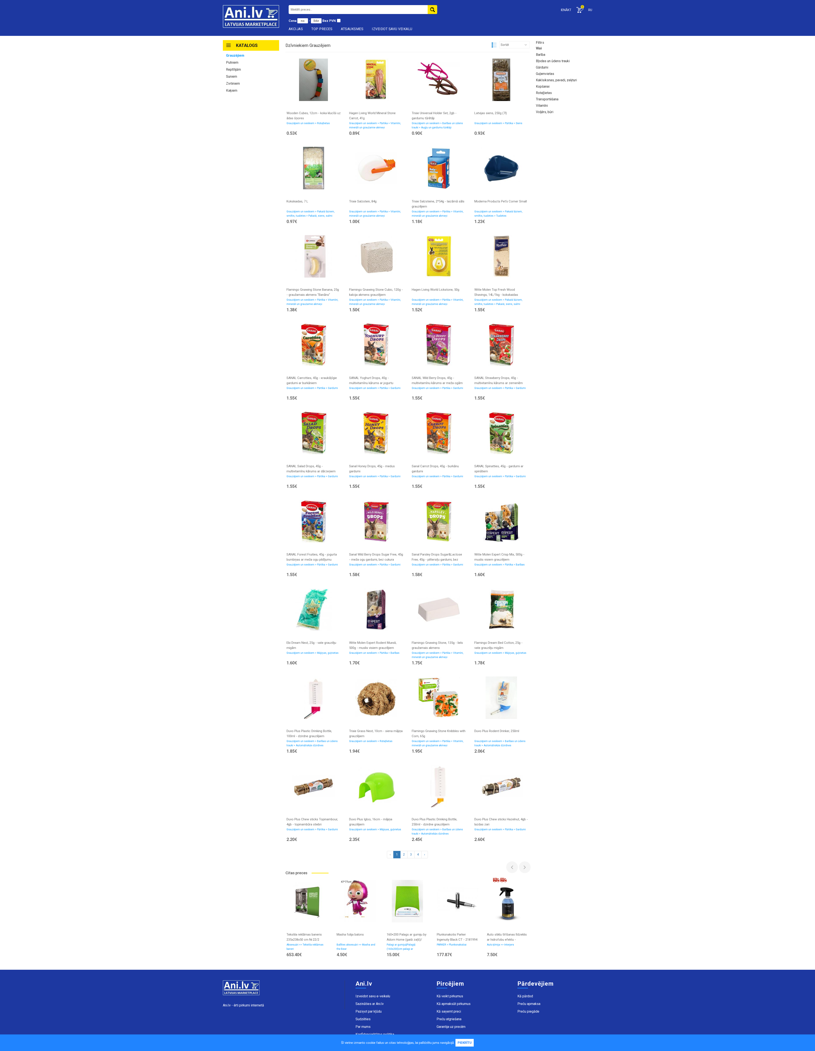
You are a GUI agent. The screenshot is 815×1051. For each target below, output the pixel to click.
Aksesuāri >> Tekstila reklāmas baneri (305, 946)
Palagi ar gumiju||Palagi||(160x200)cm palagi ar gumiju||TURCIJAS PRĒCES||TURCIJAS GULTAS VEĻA (406, 947)
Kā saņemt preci (449, 1011)
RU (590, 10)
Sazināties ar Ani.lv (370, 1004)
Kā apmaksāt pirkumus (454, 1004)
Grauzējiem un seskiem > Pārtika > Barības (499, 564)
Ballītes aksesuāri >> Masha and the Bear (356, 946)
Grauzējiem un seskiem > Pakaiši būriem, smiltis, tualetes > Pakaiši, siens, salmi (311, 213)
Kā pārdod (525, 996)
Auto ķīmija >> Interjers (500, 944)
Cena (293, 21)
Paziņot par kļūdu (369, 1011)
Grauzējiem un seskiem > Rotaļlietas (308, 123)
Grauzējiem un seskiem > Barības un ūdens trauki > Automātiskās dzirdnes (312, 743)
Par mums (363, 1027)
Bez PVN (329, 21)
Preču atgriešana (449, 1019)
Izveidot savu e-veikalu (373, 996)
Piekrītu (465, 1043)
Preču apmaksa (528, 1004)
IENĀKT (566, 10)
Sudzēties (363, 1019)
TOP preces (321, 29)
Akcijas (296, 29)
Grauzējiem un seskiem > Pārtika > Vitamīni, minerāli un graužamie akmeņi (375, 125)
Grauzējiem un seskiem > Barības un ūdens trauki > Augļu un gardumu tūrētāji (437, 125)
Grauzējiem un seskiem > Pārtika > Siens (498, 123)
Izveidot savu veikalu (392, 29)
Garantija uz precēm (451, 1027)
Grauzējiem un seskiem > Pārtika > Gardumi (312, 388)
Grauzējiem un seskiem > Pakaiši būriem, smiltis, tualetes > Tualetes (498, 213)
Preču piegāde (528, 1011)
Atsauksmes (352, 29)
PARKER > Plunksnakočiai (452, 944)
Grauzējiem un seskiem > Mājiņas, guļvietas (313, 652)
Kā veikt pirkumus (450, 996)
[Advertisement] (251, 160)
